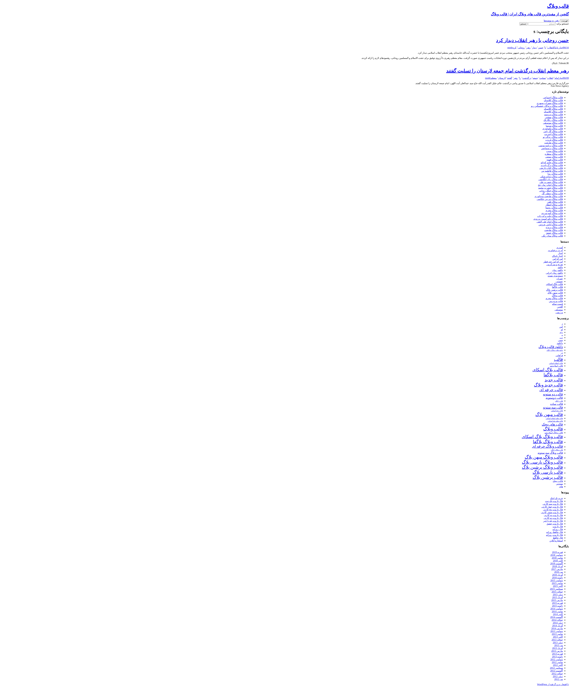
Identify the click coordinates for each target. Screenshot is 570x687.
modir (510, 47)
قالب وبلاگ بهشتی (554, 117)
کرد (514, 47)
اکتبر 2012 (558, 665)
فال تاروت (558, 526)
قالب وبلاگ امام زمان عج (550, 185)
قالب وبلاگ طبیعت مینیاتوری (549, 196)
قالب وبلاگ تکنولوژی (552, 128)
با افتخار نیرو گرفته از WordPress (553, 684)
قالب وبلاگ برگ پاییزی (552, 165)
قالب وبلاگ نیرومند (553, 114)
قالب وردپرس (556, 301)
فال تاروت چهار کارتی (552, 506)
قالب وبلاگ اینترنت (553, 134)
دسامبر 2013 (556, 631)
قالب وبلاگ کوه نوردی (552, 213)
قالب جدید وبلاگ (548, 384)
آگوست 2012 (556, 670)
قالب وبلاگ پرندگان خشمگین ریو (547, 106)
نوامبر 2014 (557, 611)
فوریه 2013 (557, 654)
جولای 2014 (557, 620)
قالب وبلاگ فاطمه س (552, 171)
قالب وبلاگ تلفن (555, 202)
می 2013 (558, 645)
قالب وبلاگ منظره (554, 154)
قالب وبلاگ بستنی (554, 157)
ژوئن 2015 (558, 594)
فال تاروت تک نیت (554, 501)
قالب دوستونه (554, 397)
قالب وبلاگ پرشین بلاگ (542, 467)
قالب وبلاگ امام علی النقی (550, 221)
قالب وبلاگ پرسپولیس (552, 148)
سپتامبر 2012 (556, 668)
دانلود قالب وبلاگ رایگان (555, 350)
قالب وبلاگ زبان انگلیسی (550, 179)
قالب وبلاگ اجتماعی (553, 97)
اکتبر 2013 (558, 637)
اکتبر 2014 (558, 614)
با (545, 47)
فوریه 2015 (557, 603)
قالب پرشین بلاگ (554, 290)
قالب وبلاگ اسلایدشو (554, 433)
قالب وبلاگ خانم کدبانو (552, 162)
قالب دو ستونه (553, 394)
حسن (540, 47)
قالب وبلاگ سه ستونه (550, 452)
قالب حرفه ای (551, 390)
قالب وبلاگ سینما (554, 125)
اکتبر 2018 (558, 560)
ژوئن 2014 (558, 622)
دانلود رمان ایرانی (554, 273)
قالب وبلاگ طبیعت (553, 142)
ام (562, 329)
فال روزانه (557, 529)
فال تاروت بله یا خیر (553, 521)
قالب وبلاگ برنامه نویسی (550, 145)
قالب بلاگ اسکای (554, 284)
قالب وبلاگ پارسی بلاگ (542, 462)
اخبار (561, 78)
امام (557, 78)
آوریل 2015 (557, 597)
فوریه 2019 (557, 552)
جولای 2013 (557, 639)
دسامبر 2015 (556, 580)
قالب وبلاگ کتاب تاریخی (551, 168)
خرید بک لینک (556, 498)
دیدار (534, 47)
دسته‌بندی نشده (555, 276)
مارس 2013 (557, 651)
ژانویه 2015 (557, 606)
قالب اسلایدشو (556, 366)
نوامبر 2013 (557, 634)
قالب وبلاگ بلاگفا (548, 441)
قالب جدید (554, 379)
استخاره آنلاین (556, 540)
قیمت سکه (557, 304)
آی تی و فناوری (555, 250)
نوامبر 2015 (557, 583)
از (562, 324)
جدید (561, 338)
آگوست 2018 (556, 563)
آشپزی (559, 247)
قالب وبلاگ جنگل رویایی (551, 190)
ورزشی (559, 312)
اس (561, 326)
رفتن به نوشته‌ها (551, 20)
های (561, 486)
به (562, 335)
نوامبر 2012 (557, 662)
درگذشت (526, 78)
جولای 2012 (557, 673)
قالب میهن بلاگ (555, 292)
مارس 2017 (557, 569)
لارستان (502, 78)
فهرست (564, 21)
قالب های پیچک (552, 424)
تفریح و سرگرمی (554, 264)
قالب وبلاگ (557, 295)
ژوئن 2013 (558, 642)
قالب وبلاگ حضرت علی (551, 182)
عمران (559, 278)
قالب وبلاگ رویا (555, 173)
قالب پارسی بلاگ (548, 472)
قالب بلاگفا (557, 287)
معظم (494, 78)
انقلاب (550, 47)
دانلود (560, 267)
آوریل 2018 (557, 566)
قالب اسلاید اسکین (556, 363)
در (562, 352)
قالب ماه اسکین (557, 411)
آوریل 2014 (557, 625)
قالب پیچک (558, 481)
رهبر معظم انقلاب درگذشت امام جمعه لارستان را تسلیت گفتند (507, 70)
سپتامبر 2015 (556, 589)
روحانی (521, 47)
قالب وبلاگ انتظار (554, 205)
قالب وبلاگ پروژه (554, 227)
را (520, 78)
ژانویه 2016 (557, 577)
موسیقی (559, 309)
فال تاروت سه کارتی (553, 504)
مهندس (559, 484)
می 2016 (558, 572)
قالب (558, 359)
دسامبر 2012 (556, 659)
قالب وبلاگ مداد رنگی (552, 236)
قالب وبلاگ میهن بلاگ (544, 457)
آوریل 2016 (557, 575)
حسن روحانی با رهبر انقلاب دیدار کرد (532, 40)
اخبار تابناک (558, 47)
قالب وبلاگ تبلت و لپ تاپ (550, 216)
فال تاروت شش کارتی (552, 512)
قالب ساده (556, 404)
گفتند (509, 78)
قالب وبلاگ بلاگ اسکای (542, 436)
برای (561, 332)
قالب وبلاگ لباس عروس (551, 224)
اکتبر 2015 (558, 586)
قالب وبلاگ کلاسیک (553, 100)
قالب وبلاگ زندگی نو (553, 137)
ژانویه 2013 (557, 656)
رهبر (528, 47)
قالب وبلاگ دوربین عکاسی (550, 199)
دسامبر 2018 (556, 555)
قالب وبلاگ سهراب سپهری (550, 103)
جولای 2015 (557, 591)
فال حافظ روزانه (554, 532)
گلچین (560, 307)
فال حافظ (558, 538)
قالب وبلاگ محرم (554, 210)
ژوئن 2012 (558, 676)
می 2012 (558, 679)
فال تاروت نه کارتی (553, 515)
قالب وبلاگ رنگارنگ (553, 120)
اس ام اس (557, 259)
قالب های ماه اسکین (555, 421)
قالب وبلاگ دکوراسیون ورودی (548, 219)
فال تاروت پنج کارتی (553, 509)
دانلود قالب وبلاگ (551, 347)
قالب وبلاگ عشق (554, 233)
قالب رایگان (559, 401)
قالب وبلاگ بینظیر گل (552, 193)
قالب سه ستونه (553, 407)
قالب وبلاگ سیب (554, 151)
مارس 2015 (557, 600)
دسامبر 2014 (556, 608)
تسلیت (542, 78)
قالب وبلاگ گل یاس (553, 131)
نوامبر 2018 (557, 558)
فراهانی (559, 355)
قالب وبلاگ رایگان (557, 450)
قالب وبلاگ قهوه (555, 159)
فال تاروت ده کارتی (553, 518)
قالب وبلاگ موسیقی (553, 123)
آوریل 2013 (557, 648)
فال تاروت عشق (555, 523)
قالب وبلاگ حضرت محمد (550, 188)
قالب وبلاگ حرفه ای (547, 446)
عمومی (559, 281)
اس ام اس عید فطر (553, 261)
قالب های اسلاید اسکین (554, 418)
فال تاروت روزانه (554, 535)
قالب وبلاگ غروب (554, 140)
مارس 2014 (557, 628)
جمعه (535, 78)
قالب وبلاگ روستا (554, 207)
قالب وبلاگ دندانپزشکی (551, 176)
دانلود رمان (557, 270)
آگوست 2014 (556, 617)
